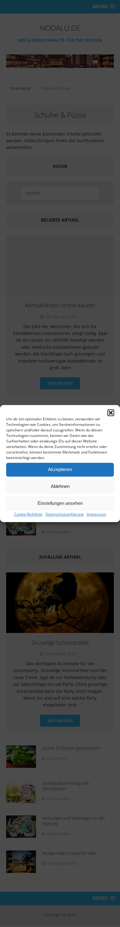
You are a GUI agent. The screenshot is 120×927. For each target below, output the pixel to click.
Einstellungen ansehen (60, 503)
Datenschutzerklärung (65, 514)
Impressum (96, 514)
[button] (111, 413)
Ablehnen (60, 486)
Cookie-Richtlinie (28, 514)
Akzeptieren (60, 469)
